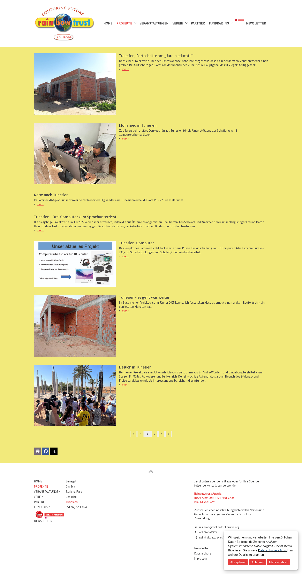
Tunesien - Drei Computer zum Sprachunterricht (75, 216)
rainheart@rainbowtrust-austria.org (219, 527)
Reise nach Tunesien (51, 194)
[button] (37, 451)
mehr (125, 69)
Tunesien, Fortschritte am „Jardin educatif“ (156, 55)
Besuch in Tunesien (135, 367)
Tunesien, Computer (136, 242)
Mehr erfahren (278, 562)
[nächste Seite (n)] (161, 434)
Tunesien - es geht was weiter (144, 297)
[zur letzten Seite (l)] (168, 434)
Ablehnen (257, 562)
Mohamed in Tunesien (138, 125)
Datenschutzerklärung (273, 550)
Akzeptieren (238, 562)
